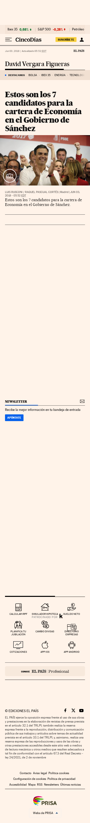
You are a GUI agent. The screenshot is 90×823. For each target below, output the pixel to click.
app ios (45, 651)
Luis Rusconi (13, 192)
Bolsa (32, 75)
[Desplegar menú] (8, 39)
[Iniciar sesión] (81, 39)
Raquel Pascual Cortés (41, 192)
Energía (60, 75)
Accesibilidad (18, 784)
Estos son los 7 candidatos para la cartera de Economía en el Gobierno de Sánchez (43, 111)
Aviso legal (40, 773)
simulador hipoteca (45, 614)
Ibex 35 (13, 29)
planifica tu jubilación (18, 633)
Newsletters (51, 784)
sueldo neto (71, 614)
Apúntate (14, 417)
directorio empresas (71, 633)
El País (78, 50)
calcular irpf (18, 614)
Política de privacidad (62, 778)
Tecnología (78, 75)
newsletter (16, 401)
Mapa (32, 784)
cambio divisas (45, 631)
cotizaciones (18, 651)
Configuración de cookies (29, 778)
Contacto (26, 773)
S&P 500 (44, 29)
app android (72, 651)
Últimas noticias (70, 784)
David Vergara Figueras (37, 64)
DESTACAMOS (16, 75)
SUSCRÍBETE (66, 39)
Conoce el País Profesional (45, 671)
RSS (39, 784)
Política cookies (58, 773)
